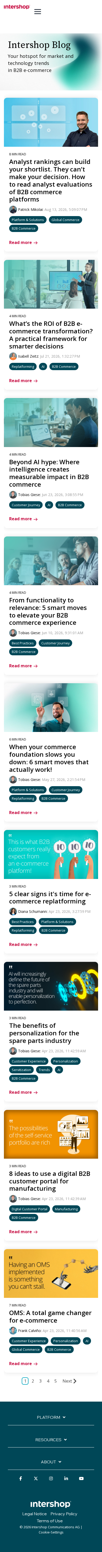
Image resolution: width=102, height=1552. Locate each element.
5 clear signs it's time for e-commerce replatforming (50, 897)
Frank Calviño (29, 1330)
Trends (44, 1069)
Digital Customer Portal (29, 1209)
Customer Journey (26, 505)
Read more (20, 242)
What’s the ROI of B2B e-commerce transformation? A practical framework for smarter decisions (51, 334)
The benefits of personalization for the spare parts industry (44, 1033)
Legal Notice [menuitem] (34, 1513)
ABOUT (48, 1461)
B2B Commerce (24, 228)
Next (67, 1381)
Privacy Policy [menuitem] (63, 1513)
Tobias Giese (29, 494)
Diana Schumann (32, 911)
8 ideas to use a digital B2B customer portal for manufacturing (49, 1181)
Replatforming (23, 366)
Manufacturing (66, 1209)
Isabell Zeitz (28, 356)
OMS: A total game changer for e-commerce (50, 1316)
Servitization (21, 1069)
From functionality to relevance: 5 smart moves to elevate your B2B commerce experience (48, 611)
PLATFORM (48, 1417)
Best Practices (23, 643)
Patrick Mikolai (30, 209)
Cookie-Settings (51, 1532)
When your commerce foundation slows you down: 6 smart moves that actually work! (49, 757)
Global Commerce (66, 219)
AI (43, 366)
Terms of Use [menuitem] (50, 1520)
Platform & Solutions (28, 219)
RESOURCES (48, 1439)
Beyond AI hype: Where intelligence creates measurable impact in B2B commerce (49, 472)
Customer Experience (29, 1061)
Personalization (65, 1061)
